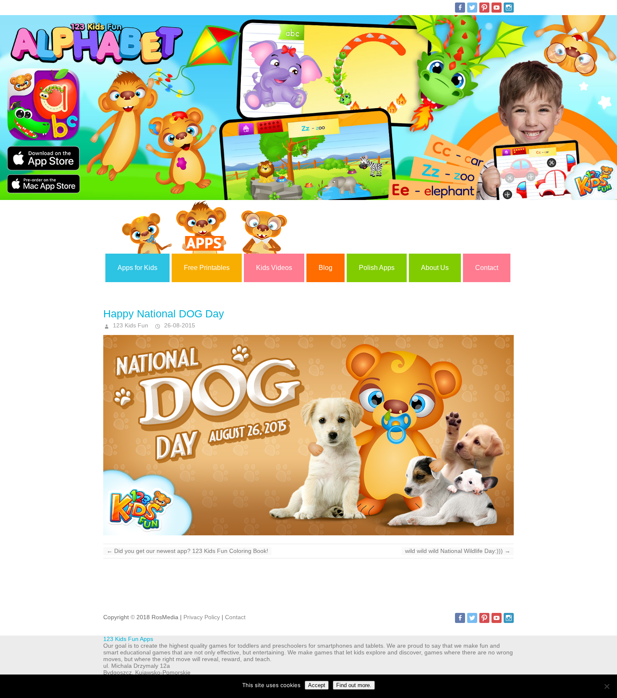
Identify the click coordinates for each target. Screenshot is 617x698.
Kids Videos (274, 267)
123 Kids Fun (129, 325)
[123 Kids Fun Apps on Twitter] (472, 8)
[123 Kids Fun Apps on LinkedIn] (509, 8)
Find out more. (353, 685)
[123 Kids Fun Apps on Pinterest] (484, 8)
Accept (316, 685)
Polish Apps (377, 267)
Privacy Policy (201, 617)
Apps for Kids (137, 267)
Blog (325, 267)
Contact (486, 267)
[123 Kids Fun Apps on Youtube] (497, 8)
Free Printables (207, 267)
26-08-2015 (178, 325)
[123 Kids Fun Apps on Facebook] (460, 8)
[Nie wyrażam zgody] (606, 686)
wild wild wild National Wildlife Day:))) (457, 551)
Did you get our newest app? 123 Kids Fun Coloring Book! (187, 551)
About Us (435, 267)
